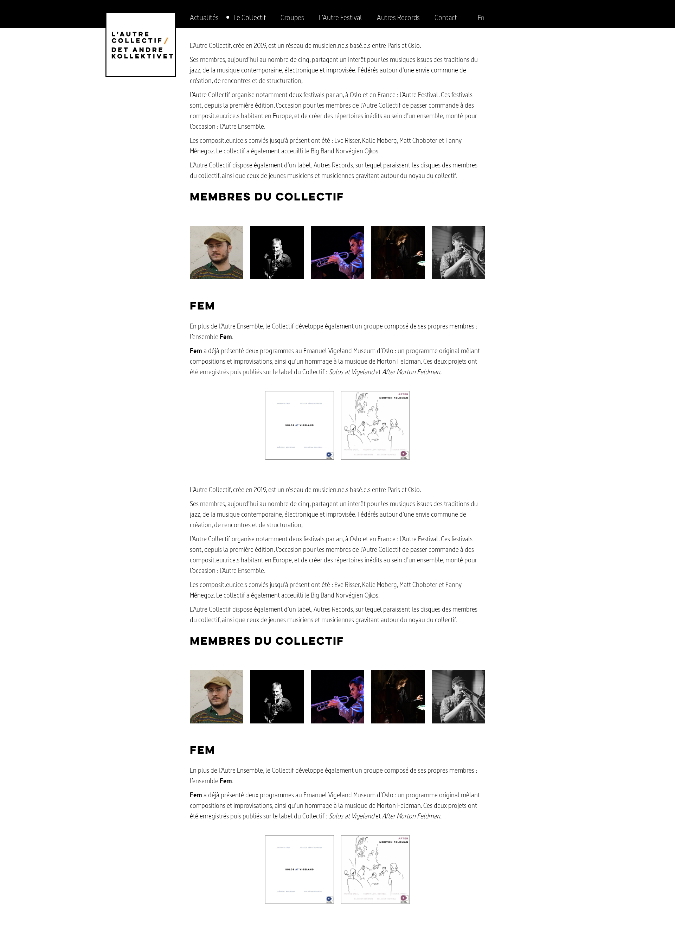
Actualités (204, 17)
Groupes (292, 17)
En (481, 17)
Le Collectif (249, 17)
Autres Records (398, 17)
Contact (446, 17)
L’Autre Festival (340, 17)
